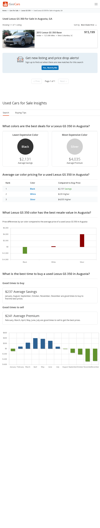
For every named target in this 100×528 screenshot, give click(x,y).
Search (6, 112)
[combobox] (89, 25)
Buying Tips (20, 112)
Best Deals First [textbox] (87, 25)
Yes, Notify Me (50, 67)
